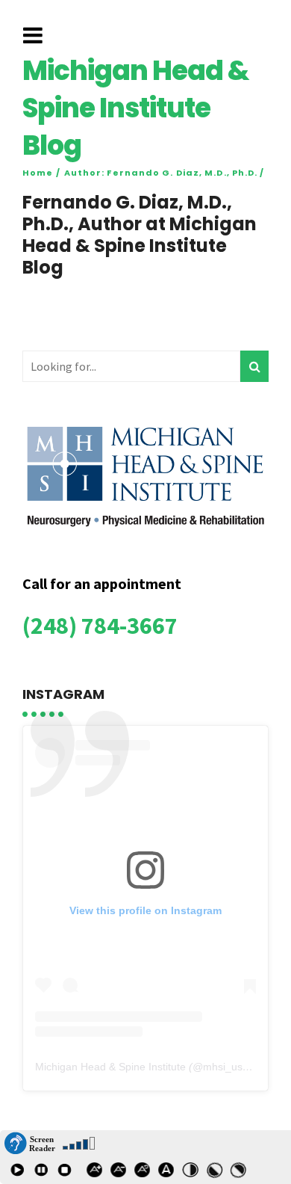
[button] (30, 1143)
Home (37, 173)
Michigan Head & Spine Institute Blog (135, 108)
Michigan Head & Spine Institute (110, 1067)
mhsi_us (222, 1067)
